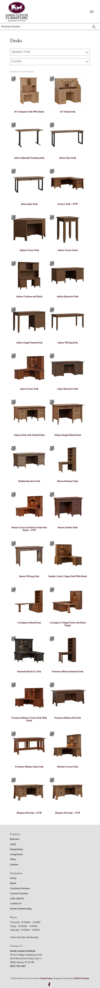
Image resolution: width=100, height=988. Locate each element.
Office (13, 859)
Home (13, 878)
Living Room (16, 854)
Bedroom (15, 839)
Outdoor (14, 864)
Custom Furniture (19, 893)
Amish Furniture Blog (21, 908)
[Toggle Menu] (92, 11)
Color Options (17, 898)
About (13, 883)
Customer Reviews (20, 888)
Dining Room (16, 849)
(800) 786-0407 (18, 966)
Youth (13, 844)
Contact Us (15, 903)
